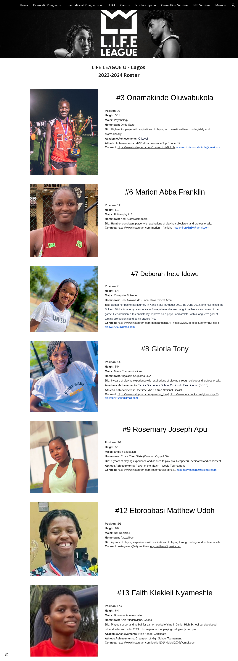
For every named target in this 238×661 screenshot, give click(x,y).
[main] (119, 71)
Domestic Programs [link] (47, 5)
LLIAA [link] (111, 5)
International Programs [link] (82, 5)
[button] (233, 5)
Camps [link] (125, 5)
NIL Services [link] (201, 5)
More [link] (219, 5)
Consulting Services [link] (175, 5)
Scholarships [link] (143, 5)
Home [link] (24, 5)
